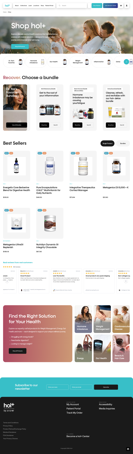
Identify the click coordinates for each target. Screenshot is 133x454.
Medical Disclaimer (9, 432)
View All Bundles (16, 125)
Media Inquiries (107, 408)
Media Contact (103, 402)
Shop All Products (20, 46)
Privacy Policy (8, 426)
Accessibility (105, 404)
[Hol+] (7, 6)
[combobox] (71, 5)
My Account (72, 404)
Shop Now (44, 125)
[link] (33, 290)
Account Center (70, 402)
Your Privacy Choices (10, 438)
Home (4, 12)
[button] (23, 5)
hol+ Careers (69, 433)
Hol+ (71, 448)
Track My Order (74, 413)
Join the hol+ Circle (110, 5)
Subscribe (106, 387)
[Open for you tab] (128, 449)
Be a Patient (96, 5)
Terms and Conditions (10, 422)
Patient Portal (73, 408)
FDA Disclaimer (8, 435)
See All (55, 125)
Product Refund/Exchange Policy (14, 429)
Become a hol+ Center (78, 436)
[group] (13, 62)
